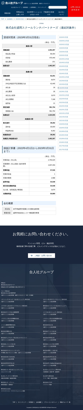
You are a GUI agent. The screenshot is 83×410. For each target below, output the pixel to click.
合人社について (61, 13)
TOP (2, 19)
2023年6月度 (63, 84)
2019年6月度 (63, 131)
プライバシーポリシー (50, 402)
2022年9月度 (63, 99)
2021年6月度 (63, 117)
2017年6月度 (63, 146)
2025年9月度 (63, 48)
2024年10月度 (64, 62)
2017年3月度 (63, 149)
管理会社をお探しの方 (20, 13)
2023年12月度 (64, 77)
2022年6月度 (63, 102)
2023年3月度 (20, 19)
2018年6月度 (63, 138)
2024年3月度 (63, 73)
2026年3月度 (63, 37)
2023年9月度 (63, 81)
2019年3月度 (63, 135)
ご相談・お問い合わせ (43, 255)
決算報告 (25, 7)
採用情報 (33, 7)
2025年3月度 (63, 55)
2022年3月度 (63, 106)
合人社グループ (15, 7)
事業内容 (7, 13)
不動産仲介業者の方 (49, 13)
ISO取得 (31, 402)
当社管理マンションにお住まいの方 (34, 13)
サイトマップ (42, 7)
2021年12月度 (64, 113)
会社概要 (38, 402)
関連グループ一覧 (65, 402)
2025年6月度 (63, 52)
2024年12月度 (64, 59)
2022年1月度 (63, 109)
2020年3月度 (63, 128)
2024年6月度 (63, 70)
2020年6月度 (63, 124)
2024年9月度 (63, 66)
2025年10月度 (64, 44)
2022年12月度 (64, 95)
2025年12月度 (64, 41)
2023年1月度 (63, 91)
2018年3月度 (63, 142)
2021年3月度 (63, 120)
